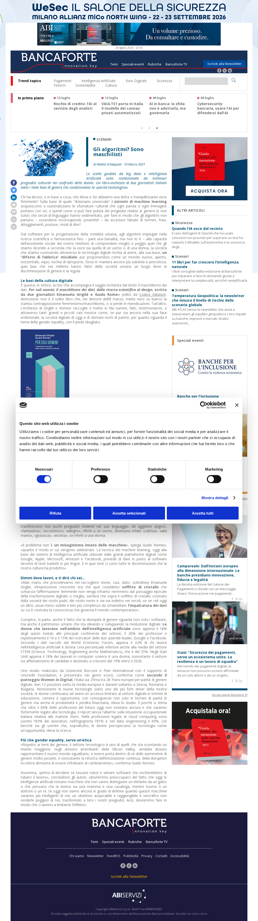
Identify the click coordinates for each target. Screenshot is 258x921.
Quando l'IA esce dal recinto (197, 228)
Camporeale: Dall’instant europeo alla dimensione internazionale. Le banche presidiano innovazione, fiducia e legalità (208, 573)
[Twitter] (224, 71)
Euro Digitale (136, 80)
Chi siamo (76, 856)
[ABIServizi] (129, 896)
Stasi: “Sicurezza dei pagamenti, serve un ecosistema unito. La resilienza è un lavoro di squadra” (207, 657)
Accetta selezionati (129, 513)
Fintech (60, 85)
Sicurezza (164, 80)
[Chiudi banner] (237, 405)
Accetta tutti (202, 513)
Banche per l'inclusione (198, 396)
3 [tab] (156, 128)
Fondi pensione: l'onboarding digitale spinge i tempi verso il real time (74, 111)
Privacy (146, 856)
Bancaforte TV (176, 64)
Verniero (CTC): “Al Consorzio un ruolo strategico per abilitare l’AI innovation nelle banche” (123, 113)
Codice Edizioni (152, 294)
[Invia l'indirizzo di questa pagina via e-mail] (14, 206)
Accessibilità (179, 856)
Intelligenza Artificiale (98, 80)
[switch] (100, 479)
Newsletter (95, 856)
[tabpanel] (78, 108)
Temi (114, 64)
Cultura (111, 85)
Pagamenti (62, 80)
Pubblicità (130, 856)
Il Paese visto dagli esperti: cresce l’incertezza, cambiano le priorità (217, 111)
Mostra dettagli (215, 498)
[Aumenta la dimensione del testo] (14, 221)
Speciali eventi (133, 64)
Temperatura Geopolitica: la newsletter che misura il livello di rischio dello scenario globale (208, 300)
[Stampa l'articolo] (14, 213)
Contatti (161, 856)
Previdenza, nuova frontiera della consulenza (166, 108)
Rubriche (155, 64)
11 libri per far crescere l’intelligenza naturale (205, 264)
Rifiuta (55, 513)
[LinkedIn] (230, 71)
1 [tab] (141, 128)
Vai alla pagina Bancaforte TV (229, 695)
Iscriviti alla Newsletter (225, 63)
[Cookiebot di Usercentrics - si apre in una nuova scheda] (204, 405)
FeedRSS (113, 856)
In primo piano (31, 98)
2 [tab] (149, 128)
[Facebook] (219, 71)
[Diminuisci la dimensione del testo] (14, 228)
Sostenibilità (85, 85)
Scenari (103, 139)
